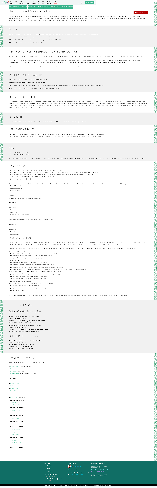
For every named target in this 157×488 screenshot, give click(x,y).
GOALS (10, 6)
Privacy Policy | (81, 485)
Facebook (49, 465)
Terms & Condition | (64, 485)
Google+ (49, 471)
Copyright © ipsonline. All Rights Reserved (102, 485)
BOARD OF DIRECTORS (68, 6)
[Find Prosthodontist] (77, 3)
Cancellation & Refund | (73, 485)
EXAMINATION (50, 6)
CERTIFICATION (16, 6)
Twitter (49, 468)
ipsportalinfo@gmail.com (51, 481)
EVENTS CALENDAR (58, 6)
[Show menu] (2, 2)
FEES (45, 6)
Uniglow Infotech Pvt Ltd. (49, 485)
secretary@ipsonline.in (77, 474)
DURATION (30, 6)
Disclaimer (87, 485)
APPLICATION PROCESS (38, 6)
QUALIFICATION (24, 6)
